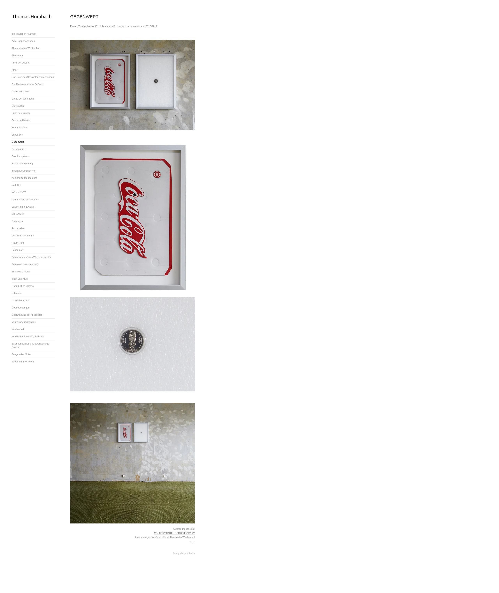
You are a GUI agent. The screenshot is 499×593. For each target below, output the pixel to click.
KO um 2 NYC (19, 192)
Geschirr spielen (20, 156)
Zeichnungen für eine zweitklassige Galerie (30, 345)
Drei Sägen (18, 106)
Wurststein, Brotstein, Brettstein (28, 336)
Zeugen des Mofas (21, 354)
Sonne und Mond (21, 271)
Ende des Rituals (21, 113)
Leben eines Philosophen (25, 199)
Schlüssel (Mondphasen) (25, 264)
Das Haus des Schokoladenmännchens (33, 77)
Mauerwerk (18, 214)
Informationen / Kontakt (24, 34)
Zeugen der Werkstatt (23, 361)
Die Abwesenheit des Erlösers (27, 84)
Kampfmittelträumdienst (24, 178)
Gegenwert (18, 142)
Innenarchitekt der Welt (24, 170)
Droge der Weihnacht (23, 98)
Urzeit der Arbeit (20, 300)
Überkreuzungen (21, 307)
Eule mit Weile (19, 127)
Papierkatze (18, 228)
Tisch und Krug (20, 279)
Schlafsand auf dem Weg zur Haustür (31, 257)
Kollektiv (16, 185)
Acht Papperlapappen (23, 41)
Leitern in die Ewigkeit (23, 206)
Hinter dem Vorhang (22, 163)
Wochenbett (18, 329)
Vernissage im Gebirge (24, 322)
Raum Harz (18, 242)
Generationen (19, 149)
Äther (14, 70)
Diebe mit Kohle (20, 91)
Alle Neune (18, 55)
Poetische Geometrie (23, 235)
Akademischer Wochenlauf (26, 48)
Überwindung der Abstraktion (27, 315)
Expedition (17, 134)
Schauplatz (18, 250)
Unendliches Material (23, 286)
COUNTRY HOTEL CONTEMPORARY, (174, 533)
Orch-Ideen (18, 221)
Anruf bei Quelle (20, 62)
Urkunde (16, 293)
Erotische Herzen (21, 120)
